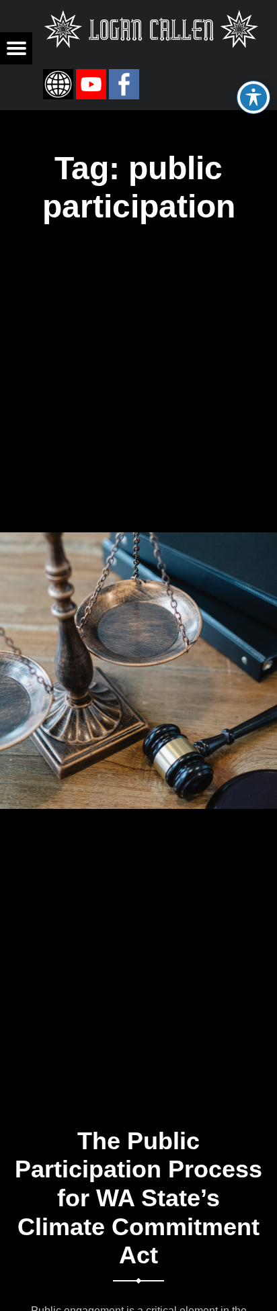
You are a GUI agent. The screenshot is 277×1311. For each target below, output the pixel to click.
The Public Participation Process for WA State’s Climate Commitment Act (138, 1198)
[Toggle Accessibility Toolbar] (253, 97)
